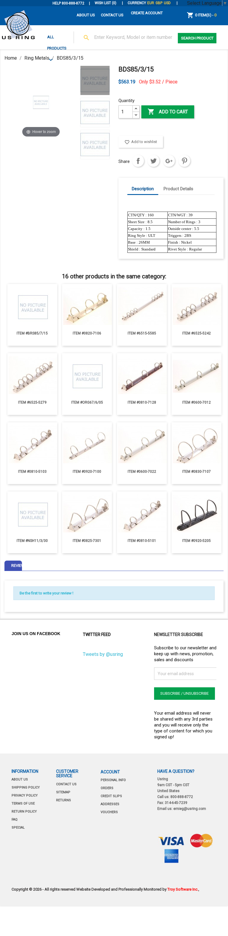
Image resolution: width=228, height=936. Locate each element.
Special (18, 827)
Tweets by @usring (103, 654)
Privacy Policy (25, 795)
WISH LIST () (106, 3)
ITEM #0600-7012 (196, 402)
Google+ (169, 161)
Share (138, 161)
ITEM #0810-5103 (32, 471)
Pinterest (184, 161)
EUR (150, 3)
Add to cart (168, 111)
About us (86, 15)
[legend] (95, 80)
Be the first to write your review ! (46, 593)
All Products (56, 39)
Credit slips (111, 796)
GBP (159, 3)
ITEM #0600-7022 (142, 471)
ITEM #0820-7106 (87, 333)
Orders (107, 788)
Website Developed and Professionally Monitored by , (137, 889)
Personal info (113, 780)
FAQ (15, 819)
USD (167, 3)
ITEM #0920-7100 (87, 471)
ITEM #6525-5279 (32, 402)
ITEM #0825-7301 (87, 541)
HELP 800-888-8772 (68, 3)
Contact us (66, 784)
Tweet (153, 161)
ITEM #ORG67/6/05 (87, 402)
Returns (63, 800)
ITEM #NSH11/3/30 (32, 541)
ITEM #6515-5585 (142, 333)
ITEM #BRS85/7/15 (32, 333)
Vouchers (109, 812)
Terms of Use (23, 803)
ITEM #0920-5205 (196, 541)
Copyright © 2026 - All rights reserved (44, 889)
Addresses (110, 804)
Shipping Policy (26, 787)
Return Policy (24, 811)
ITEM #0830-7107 (196, 471)
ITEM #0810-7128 (142, 402)
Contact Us (112, 15)
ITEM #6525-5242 (196, 333)
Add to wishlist (140, 142)
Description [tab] (143, 188)
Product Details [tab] (178, 188)
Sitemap (63, 792)
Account (110, 772)
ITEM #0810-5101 (142, 541)
